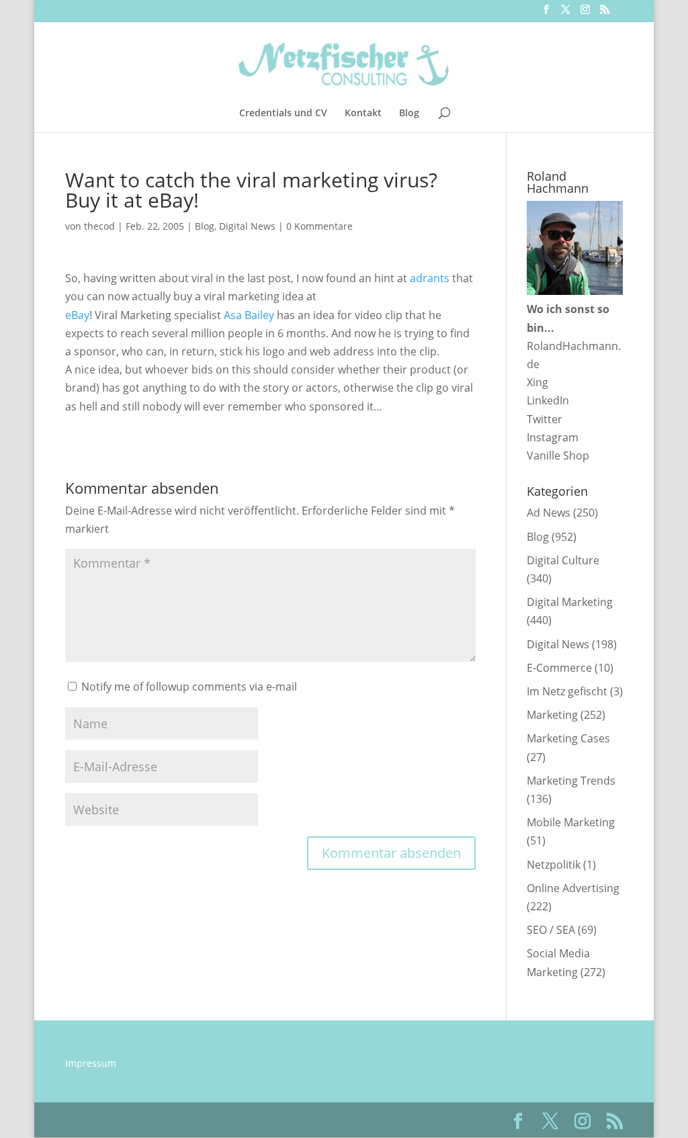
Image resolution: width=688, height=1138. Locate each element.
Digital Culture (563, 560)
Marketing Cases (568, 738)
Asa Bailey (249, 315)
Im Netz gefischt (567, 691)
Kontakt (363, 113)
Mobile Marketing (571, 822)
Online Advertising (573, 888)
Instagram (552, 437)
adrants (429, 278)
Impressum (90, 1063)
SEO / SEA (551, 929)
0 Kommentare (319, 226)
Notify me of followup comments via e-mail (189, 686)
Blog (409, 113)
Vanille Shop (558, 455)
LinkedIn (548, 400)
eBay (77, 315)
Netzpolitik (553, 864)
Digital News (247, 226)
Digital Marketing (570, 602)
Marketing (552, 714)
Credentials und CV (283, 113)
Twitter (544, 419)
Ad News (548, 512)
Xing (537, 382)
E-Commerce (559, 667)
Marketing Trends (571, 780)
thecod (99, 226)
